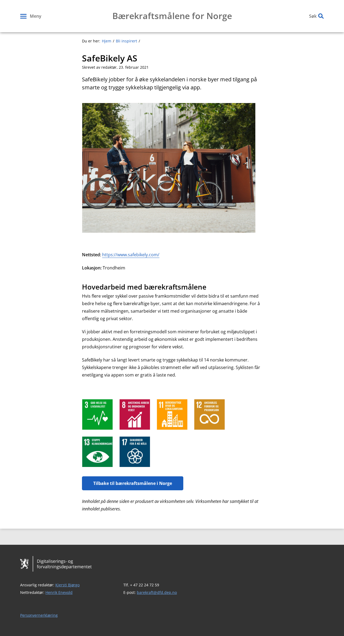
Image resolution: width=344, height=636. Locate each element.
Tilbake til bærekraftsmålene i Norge (132, 483)
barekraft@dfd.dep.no (157, 592)
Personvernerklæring (39, 615)
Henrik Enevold (59, 592)
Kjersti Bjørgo (67, 584)
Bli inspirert (126, 40)
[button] (30, 16)
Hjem (106, 40)
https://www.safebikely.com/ (130, 255)
